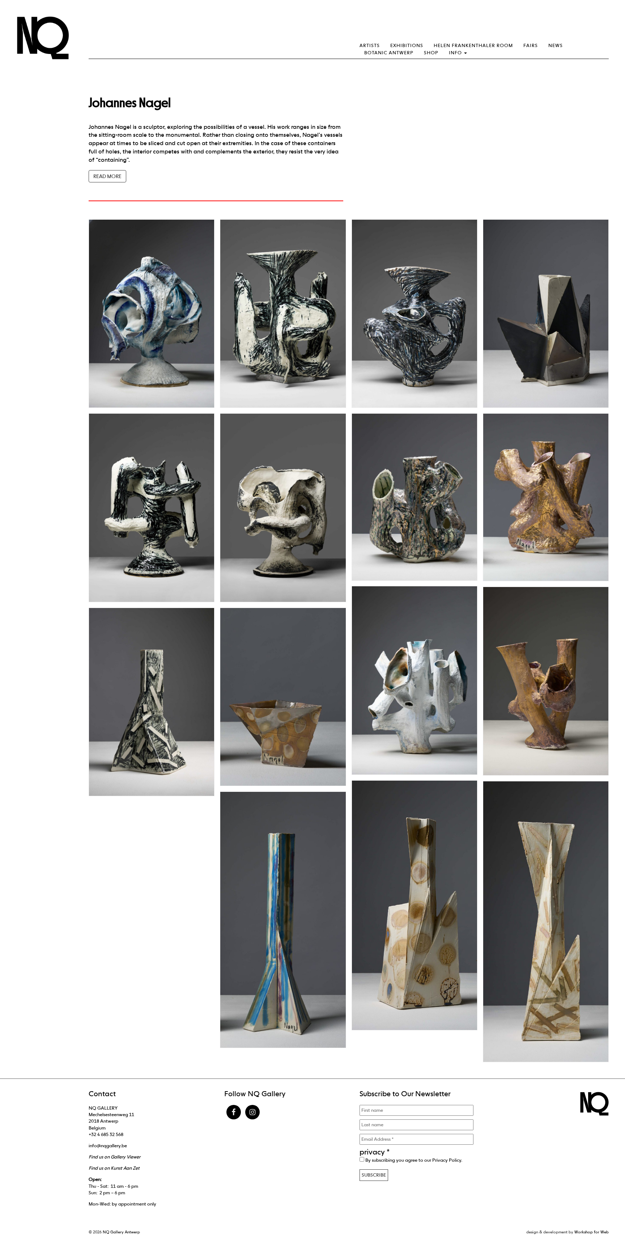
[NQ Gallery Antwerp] (46, 38)
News (555, 45)
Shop (431, 52)
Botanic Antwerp (388, 52)
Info (456, 52)
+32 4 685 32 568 (106, 1134)
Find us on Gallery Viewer (114, 1157)
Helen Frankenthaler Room (473, 45)
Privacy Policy (446, 1160)
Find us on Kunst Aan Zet (114, 1168)
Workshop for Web (591, 1231)
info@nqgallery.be (108, 1145)
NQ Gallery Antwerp (121, 1231)
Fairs (530, 45)
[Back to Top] (605, 1211)
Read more (107, 176)
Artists (370, 45)
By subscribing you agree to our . (413, 1160)
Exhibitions (406, 45)
